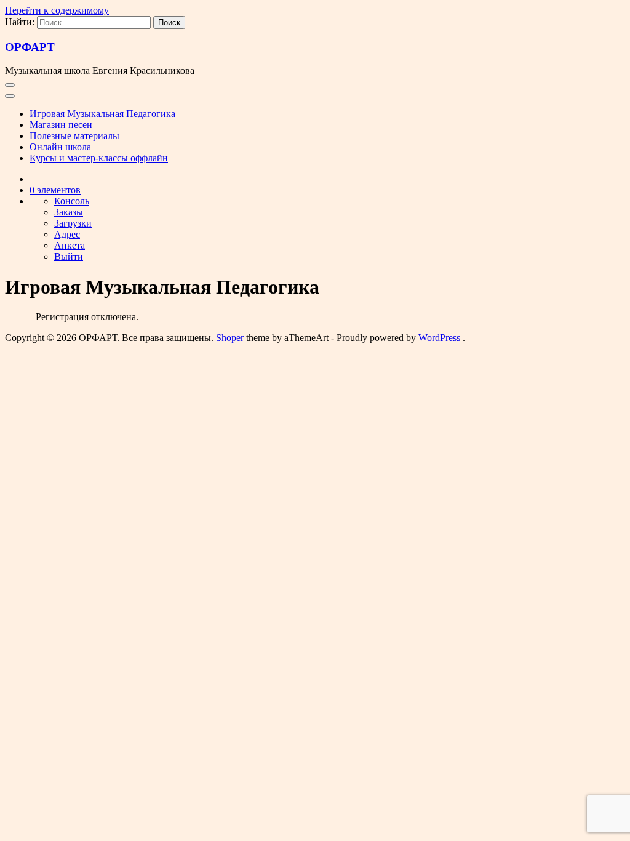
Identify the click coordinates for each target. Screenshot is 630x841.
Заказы (68, 212)
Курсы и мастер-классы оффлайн (99, 158)
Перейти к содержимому (57, 10)
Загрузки (73, 223)
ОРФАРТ (30, 47)
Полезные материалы (74, 136)
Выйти (68, 256)
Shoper (230, 337)
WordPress (439, 337)
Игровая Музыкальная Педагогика (102, 113)
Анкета (69, 245)
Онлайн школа (60, 147)
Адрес (67, 234)
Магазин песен (61, 124)
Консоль (71, 201)
